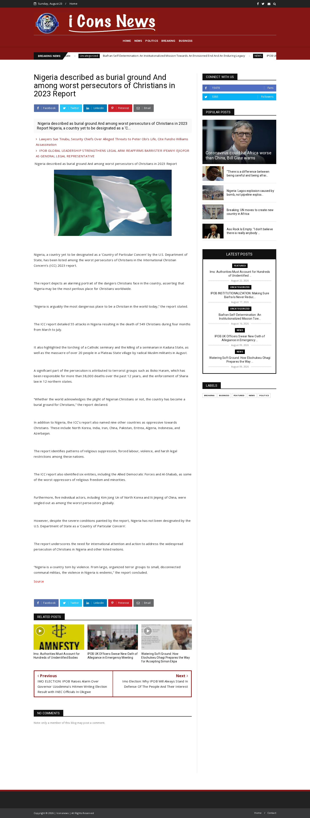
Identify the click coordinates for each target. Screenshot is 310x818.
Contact (271, 813)
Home (73, 3)
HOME (127, 40)
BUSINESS (186, 40)
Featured (240, 265)
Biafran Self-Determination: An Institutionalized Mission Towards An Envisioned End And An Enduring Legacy (143, 56)
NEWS (138, 40)
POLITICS (151, 40)
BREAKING (168, 40)
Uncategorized (240, 287)
